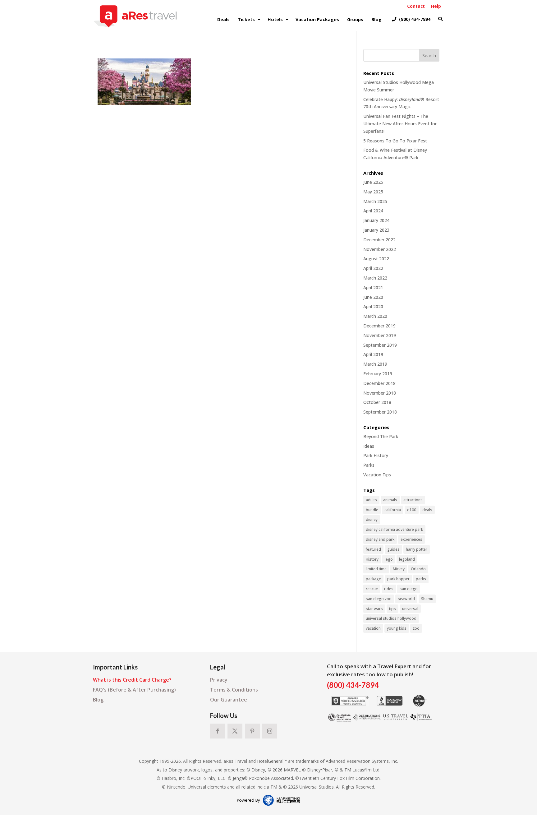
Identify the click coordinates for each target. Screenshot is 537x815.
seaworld (406, 598)
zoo (416, 628)
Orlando (418, 569)
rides (388, 588)
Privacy (218, 679)
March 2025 (375, 201)
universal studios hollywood (391, 618)
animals (390, 499)
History (372, 559)
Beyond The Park (380, 436)
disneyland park (380, 539)
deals (427, 509)
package (373, 578)
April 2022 (373, 268)
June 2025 (373, 182)
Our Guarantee (228, 699)
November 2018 (379, 393)
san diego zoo (379, 598)
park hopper (398, 578)
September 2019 (380, 345)
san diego (409, 588)
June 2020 (373, 297)
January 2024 (376, 220)
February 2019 (377, 374)
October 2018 (377, 402)
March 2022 (375, 278)
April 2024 (373, 211)
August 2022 (376, 259)
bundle (372, 509)
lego (389, 559)
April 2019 (373, 354)
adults (371, 499)
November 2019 (379, 335)
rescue (372, 588)
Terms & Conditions (234, 689)
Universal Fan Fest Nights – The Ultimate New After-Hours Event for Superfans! (400, 123)
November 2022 (379, 249)
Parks (368, 465)
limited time (376, 569)
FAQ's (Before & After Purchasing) (134, 689)
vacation (373, 628)
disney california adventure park (394, 529)
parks (421, 578)
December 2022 (379, 240)
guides (393, 549)
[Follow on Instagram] (269, 731)
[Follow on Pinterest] (252, 731)
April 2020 (373, 306)
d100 (411, 509)
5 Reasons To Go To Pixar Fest (395, 141)
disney (372, 519)
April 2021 (373, 287)
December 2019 (379, 326)
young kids (396, 628)
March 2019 (375, 364)
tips (392, 608)
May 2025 (373, 192)
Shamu (427, 598)
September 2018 (380, 412)
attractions (413, 499)
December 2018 (379, 383)
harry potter (416, 549)
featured (373, 549)
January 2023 (376, 230)
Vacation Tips (377, 475)
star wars (374, 608)
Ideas (368, 446)
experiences (411, 539)
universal (410, 608)
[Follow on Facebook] (217, 731)
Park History (375, 455)
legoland (407, 559)
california (392, 509)
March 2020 (375, 316)
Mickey (399, 569)
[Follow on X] (234, 731)
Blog (98, 699)
